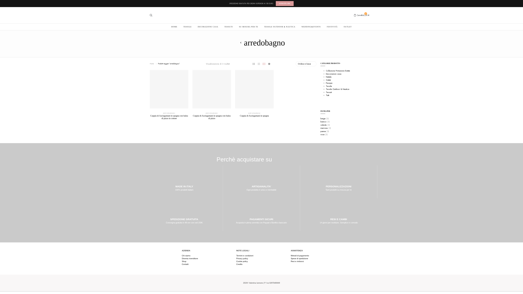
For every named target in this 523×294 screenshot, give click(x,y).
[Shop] (241, 42)
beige (323, 118)
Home (174, 27)
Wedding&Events (311, 27)
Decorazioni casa (208, 27)
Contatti (185, 264)
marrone (324, 128)
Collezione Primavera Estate (338, 70)
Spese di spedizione (299, 258)
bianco (323, 121)
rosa (322, 134)
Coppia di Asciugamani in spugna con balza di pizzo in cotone (169, 117)
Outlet (348, 27)
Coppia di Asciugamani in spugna (254, 116)
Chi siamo (186, 256)
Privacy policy (242, 258)
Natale (329, 76)
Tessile (187, 27)
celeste (323, 124)
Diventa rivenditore (190, 258)
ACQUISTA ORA (284, 3)
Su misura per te (248, 27)
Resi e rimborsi (297, 261)
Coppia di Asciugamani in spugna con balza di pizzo (212, 117)
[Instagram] (339, 282)
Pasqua (329, 83)
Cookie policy (242, 261)
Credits (239, 264)
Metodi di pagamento (300, 256)
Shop (184, 261)
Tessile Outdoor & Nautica (279, 27)
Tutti (327, 95)
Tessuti (228, 27)
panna (323, 131)
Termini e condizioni (244, 256)
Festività (332, 27)
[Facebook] (332, 282)
